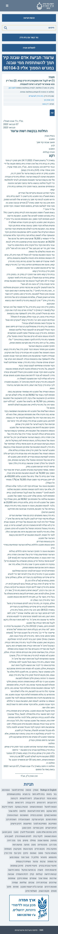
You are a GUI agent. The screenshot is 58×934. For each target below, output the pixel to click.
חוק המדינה (38, 827)
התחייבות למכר (40, 823)
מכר (19, 840)
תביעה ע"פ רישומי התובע (32, 886)
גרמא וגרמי (52, 798)
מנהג (33, 844)
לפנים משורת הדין (23, 836)
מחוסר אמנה (43, 840)
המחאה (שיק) (50, 815)
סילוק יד (35, 857)
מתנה (40, 853)
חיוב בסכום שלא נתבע (46, 832)
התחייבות (53, 823)
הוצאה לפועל (51, 806)
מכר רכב (53, 844)
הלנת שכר (13, 811)
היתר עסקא (52, 811)
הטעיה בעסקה (21, 806)
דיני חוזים (41, 802)
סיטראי (44, 857)
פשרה (40, 870)
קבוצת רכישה (51, 874)
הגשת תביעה (29, 18)
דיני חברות (52, 802)
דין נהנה (45, 104)
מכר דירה (11, 840)
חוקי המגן (26, 827)
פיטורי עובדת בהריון (48, 865)
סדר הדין (8, 853)
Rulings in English (48, 790)
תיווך (9, 886)
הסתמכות (24, 815)
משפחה (7, 849)
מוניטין (54, 840)
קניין (32, 874)
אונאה (28, 790)
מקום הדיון (40, 849)
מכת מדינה (42, 844)
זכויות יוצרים (51, 827)
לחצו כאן (12, 87)
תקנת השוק (44, 891)
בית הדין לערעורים (36, 96)
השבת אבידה (24, 819)
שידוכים (53, 882)
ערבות (42, 861)
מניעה (26, 844)
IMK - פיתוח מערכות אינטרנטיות (29, 930)
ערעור (35, 861)
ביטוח (49, 794)
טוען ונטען (7, 832)
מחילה (33, 840)
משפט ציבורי (51, 853)
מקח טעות (28, 849)
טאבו (16, 832)
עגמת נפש (14, 857)
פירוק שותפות (17, 865)
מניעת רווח (17, 844)
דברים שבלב (39, 798)
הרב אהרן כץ (49, 100)
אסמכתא (6, 790)
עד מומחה (52, 861)
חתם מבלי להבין (27, 832)
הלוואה (22, 811)
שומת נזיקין (22, 878)
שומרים (33, 878)
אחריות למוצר (18, 790)
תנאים (54, 891)
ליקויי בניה (37, 836)
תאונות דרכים (51, 886)
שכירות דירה (41, 882)
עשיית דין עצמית (23, 861)
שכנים (31, 882)
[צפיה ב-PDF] (52, 112)
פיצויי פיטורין (31, 865)
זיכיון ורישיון (16, 823)
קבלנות (39, 874)
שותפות (11, 878)
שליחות (23, 882)
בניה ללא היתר (38, 794)
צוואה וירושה (14, 870)
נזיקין (25, 853)
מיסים (25, 840)
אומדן (35, 790)
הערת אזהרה (12, 815)
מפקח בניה (52, 849)
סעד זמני (25, 857)
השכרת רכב (11, 819)
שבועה (11, 874)
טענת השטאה (50, 836)
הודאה (10, 802)
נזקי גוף (17, 853)
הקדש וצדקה (38, 819)
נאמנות (33, 853)
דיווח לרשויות (26, 798)
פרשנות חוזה (51, 870)
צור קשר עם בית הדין (29, 37)
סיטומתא (53, 857)
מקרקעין (17, 849)
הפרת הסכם (51, 819)
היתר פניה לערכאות (36, 811)
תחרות (15, 886)
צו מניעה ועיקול (29, 870)
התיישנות (27, 823)
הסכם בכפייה (36, 815)
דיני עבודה (30, 802)
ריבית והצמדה (22, 874)
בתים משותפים (14, 794)
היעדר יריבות (7, 806)
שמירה (15, 882)
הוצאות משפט (36, 806)
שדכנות (53, 878)
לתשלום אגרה (29, 47)
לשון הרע (9, 836)
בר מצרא (26, 794)
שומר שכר (43, 878)
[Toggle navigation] (7, 6)
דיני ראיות (19, 802)
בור (55, 794)
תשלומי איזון (31, 891)
